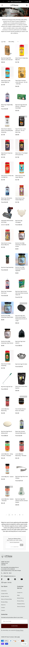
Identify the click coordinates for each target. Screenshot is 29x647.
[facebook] (1, 579)
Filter (4, 41)
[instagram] (8, 579)
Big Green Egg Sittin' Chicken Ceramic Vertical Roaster (21, 500)
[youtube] (21, 579)
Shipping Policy (21, 603)
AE (19, 637)
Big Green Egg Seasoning (7, 267)
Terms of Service (21, 606)
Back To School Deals (16, 1)
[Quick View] (12, 55)
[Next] (23, 515)
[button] (26, 5)
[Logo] (14, 5)
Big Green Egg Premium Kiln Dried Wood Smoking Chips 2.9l (21, 293)
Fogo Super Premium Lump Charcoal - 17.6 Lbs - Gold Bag (21, 82)
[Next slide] (26, 1)
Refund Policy (20, 598)
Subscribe (14, 626)
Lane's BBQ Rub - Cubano (7, 476)
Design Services (5, 596)
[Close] (27, 1)
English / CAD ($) (7, 582)
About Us (3, 604)
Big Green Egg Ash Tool (6, 386)
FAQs (18, 595)
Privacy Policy (20, 600)
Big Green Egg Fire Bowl (21, 364)
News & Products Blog (6, 599)
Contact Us (19, 592)
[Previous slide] (3, 1)
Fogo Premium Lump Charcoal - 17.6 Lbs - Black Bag (20, 130)
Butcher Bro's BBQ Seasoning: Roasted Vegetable (20, 269)
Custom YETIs (4, 593)
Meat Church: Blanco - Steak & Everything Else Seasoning (7, 130)
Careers (3, 610)
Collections (4, 590)
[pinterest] (15, 579)
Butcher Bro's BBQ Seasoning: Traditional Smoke (20, 244)
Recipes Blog (4, 602)
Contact (3, 607)
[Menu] (2, 5)
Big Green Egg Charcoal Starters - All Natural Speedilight (21, 106)
